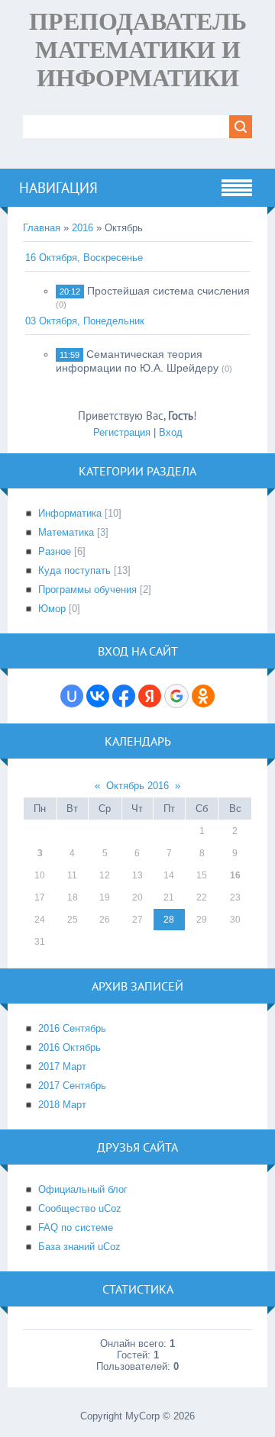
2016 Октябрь (69, 1047)
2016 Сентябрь (72, 1028)
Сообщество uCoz (79, 1208)
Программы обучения (87, 589)
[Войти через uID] (71, 696)
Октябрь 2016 (137, 785)
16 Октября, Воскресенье (84, 257)
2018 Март (62, 1104)
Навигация (58, 188)
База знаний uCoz (79, 1246)
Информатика (70, 513)
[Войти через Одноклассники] (203, 696)
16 (235, 875)
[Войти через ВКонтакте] (97, 696)
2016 (82, 228)
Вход (171, 432)
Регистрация (121, 432)
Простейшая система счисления (168, 291)
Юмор (52, 608)
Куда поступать (74, 570)
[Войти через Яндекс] (149, 696)
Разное (54, 551)
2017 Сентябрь (72, 1085)
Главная (41, 228)
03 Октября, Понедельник (84, 321)
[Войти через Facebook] (123, 696)
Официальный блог (83, 1189)
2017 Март (62, 1066)
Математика (66, 532)
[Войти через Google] (176, 696)
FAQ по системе (75, 1227)
